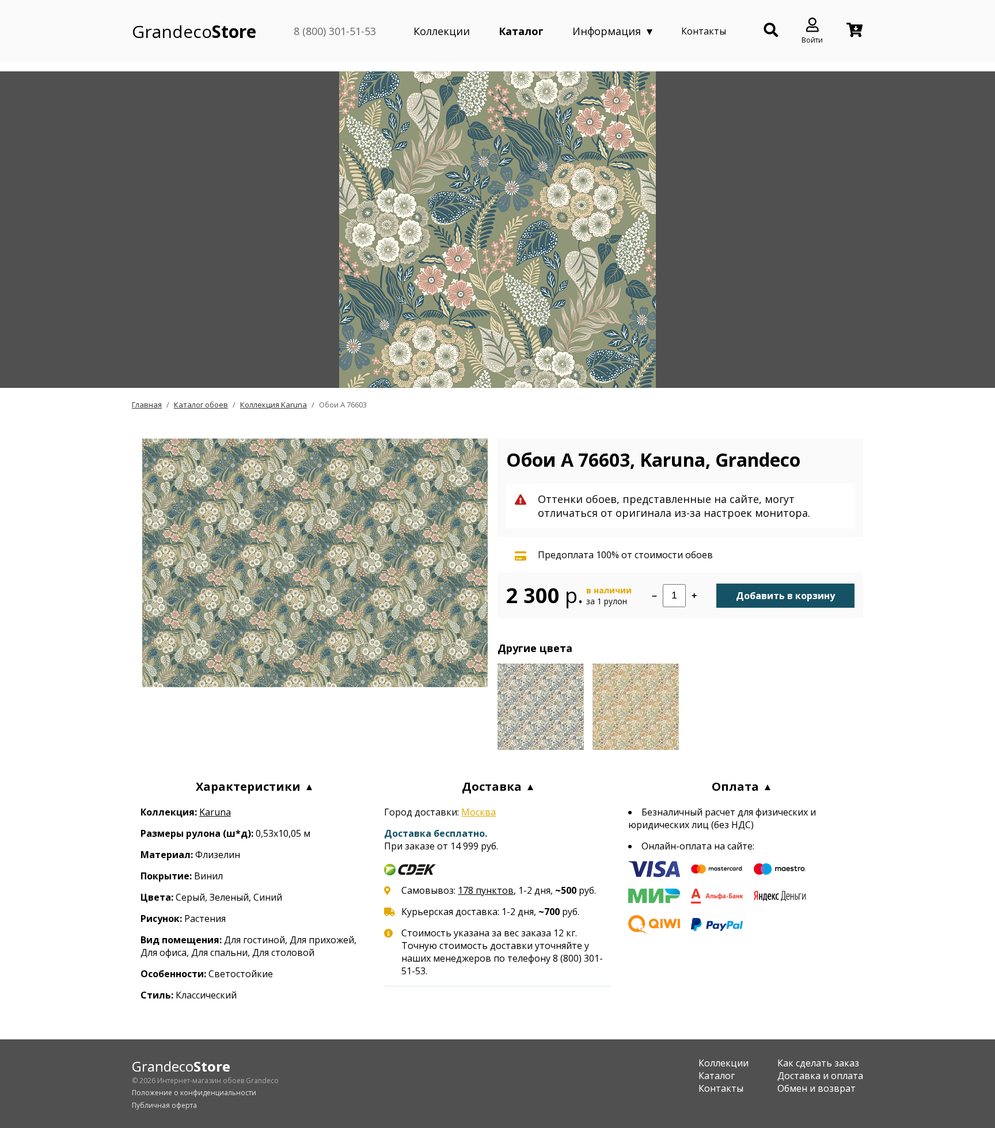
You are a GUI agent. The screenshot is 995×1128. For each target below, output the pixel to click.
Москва (478, 812)
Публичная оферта (164, 1105)
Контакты (703, 31)
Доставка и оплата (820, 1075)
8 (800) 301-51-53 (335, 31)
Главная (147, 404)
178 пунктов (486, 890)
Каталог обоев (201, 404)
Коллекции (441, 31)
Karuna (215, 812)
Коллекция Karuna (273, 404)
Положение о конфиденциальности (194, 1092)
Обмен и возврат (816, 1088)
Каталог (521, 31)
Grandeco (194, 31)
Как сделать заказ (818, 1063)
